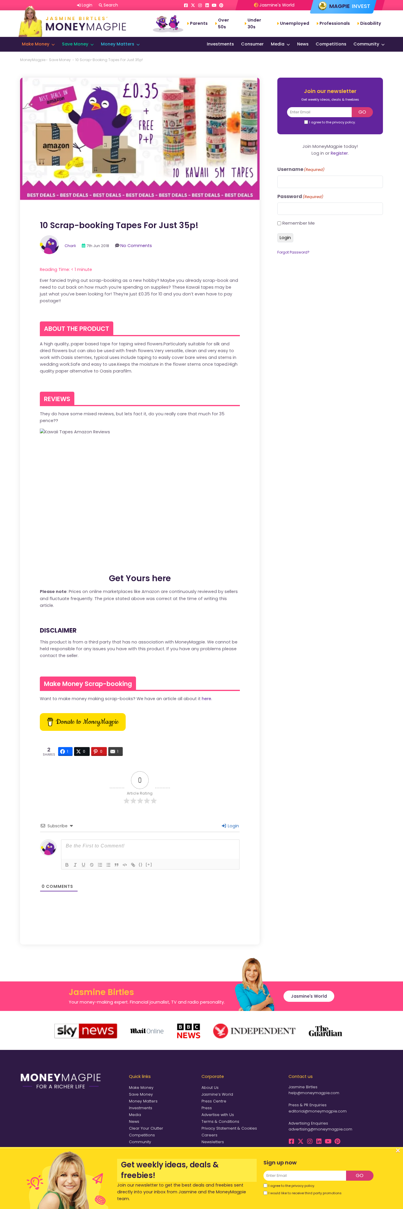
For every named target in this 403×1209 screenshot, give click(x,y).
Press (207, 1107)
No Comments (136, 246)
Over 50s (223, 23)
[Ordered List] (100, 864)
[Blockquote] (116, 864)
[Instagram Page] (200, 5)
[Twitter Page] (193, 5)
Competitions (331, 44)
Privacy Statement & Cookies (229, 1128)
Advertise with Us (218, 1114)
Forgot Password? (293, 252)
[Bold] (67, 864)
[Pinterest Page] (221, 5)
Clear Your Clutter (146, 1128)
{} (141, 864)
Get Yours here (140, 578)
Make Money (35, 44)
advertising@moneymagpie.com (320, 1129)
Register (339, 153)
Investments (220, 44)
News (303, 44)
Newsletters (213, 1141)
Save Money (75, 44)
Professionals (335, 23)
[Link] (133, 864)
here (206, 699)
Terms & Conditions (220, 1121)
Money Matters (117, 44)
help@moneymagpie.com (314, 1092)
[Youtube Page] (214, 5)
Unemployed (294, 23)
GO (362, 112)
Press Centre (214, 1101)
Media (277, 44)
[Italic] (75, 864)
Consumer (252, 44)
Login (233, 826)
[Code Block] (125, 864)
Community (366, 44)
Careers (209, 1135)
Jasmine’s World (217, 1094)
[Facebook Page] (186, 5)
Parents (199, 23)
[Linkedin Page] (207, 5)
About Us (210, 1087)
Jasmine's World (276, 5)
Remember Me (298, 223)
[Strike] (92, 864)
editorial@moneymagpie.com (318, 1111)
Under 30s (254, 23)
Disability (370, 23)
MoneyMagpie (32, 59)
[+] (149, 864)
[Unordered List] (108, 864)
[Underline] (83, 864)
